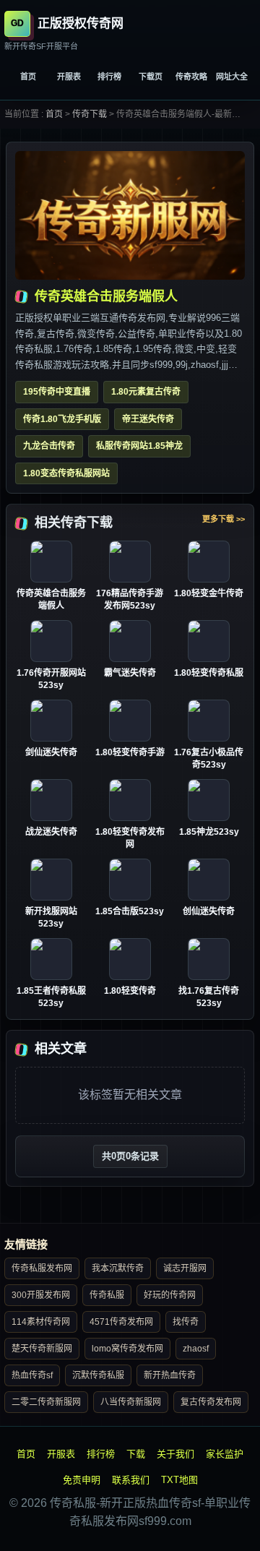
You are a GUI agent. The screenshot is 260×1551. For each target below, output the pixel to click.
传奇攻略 (191, 76)
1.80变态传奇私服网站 (66, 473)
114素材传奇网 (41, 1322)
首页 (28, 76)
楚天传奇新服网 (42, 1349)
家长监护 (224, 1453)
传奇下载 (89, 114)
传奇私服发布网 (42, 1268)
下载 (135, 1453)
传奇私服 (107, 1295)
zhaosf (196, 1349)
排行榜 (109, 76)
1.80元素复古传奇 (146, 392)
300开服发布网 (41, 1295)
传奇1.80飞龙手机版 (62, 419)
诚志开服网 (185, 1268)
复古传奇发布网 (211, 1402)
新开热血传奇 (170, 1375)
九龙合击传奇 (49, 446)
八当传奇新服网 (130, 1402)
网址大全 (232, 76)
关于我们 (175, 1453)
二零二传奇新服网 (46, 1402)
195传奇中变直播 (56, 392)
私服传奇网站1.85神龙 (139, 446)
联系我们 (131, 1479)
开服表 (69, 76)
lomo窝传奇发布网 (127, 1349)
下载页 (150, 76)
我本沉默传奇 (118, 1268)
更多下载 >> (223, 519)
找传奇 (186, 1322)
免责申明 (81, 1479)
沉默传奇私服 (98, 1375)
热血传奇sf (32, 1375)
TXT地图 (179, 1479)
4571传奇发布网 (121, 1322)
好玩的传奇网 (170, 1295)
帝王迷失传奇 (148, 419)
